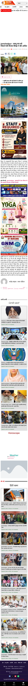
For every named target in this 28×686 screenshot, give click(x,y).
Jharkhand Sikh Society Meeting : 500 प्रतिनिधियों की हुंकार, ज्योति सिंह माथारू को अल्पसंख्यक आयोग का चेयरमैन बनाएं (13, 634)
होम (1, 7)
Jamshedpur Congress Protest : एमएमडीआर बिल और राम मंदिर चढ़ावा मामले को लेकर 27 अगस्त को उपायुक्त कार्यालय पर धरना (13, 611)
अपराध (21, 7)
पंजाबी (24, 662)
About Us (16, 666)
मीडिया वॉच (20, 662)
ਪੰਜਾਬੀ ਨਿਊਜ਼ (10, 666)
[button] (6, 54)
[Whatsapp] (18, 676)
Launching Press (20, 679)
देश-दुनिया (7, 7)
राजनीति (14, 7)
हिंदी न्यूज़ (5, 666)
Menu (14, 684)
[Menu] (14, 682)
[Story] (4, 682)
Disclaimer (8, 668)
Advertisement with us (16, 668)
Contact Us (21, 666)
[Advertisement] (14, 27)
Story (4, 684)
